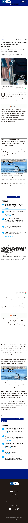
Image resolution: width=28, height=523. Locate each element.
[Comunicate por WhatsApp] (18, 508)
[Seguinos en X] (12, 508)
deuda (3, 418)
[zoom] (14, 71)
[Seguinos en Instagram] (15, 508)
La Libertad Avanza (18, 418)
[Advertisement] (14, 21)
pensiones (10, 197)
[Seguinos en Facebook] (10, 508)
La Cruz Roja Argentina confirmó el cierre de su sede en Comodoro (15, 227)
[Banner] (14, 108)
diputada (4, 421)
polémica (9, 418)
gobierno (17, 197)
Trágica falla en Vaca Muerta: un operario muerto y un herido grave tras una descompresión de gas (15, 213)
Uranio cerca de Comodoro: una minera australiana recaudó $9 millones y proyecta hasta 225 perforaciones (14, 205)
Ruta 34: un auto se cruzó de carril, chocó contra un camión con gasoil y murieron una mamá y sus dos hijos (15, 234)
